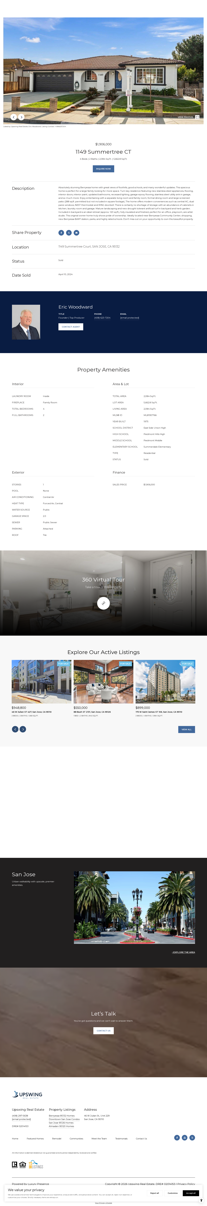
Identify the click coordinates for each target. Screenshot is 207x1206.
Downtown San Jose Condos (64, 1119)
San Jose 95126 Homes (61, 1122)
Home (15, 1138)
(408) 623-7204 (102, 317)
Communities (76, 1138)
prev (13, 117)
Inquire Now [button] (103, 169)
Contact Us (141, 1138)
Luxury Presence (38, 1184)
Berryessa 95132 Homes (61, 1115)
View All (187, 729)
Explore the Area (184, 952)
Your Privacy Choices (103, 1203)
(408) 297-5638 (20, 1115)
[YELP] (192, 1137)
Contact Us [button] (103, 1030)
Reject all (154, 1193)
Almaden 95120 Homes (61, 1126)
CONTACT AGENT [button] (71, 327)
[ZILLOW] (184, 1137)
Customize (173, 1193)
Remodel (56, 1138)
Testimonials (121, 1138)
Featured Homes (35, 1138)
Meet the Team (99, 1138)
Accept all (191, 1193)
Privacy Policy (186, 1184)
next (21, 117)
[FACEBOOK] (177, 1137)
